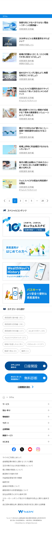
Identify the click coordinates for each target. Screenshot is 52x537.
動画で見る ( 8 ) (11, 351)
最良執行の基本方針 (10, 473)
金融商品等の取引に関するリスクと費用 (18, 461)
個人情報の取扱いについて (13, 469)
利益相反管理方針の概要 (12, 477)
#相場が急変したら (26, 44)
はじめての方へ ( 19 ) (37, 331)
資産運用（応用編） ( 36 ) (14, 324)
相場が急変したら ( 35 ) (13, 344)
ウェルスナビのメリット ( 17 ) (15, 337)
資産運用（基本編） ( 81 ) (14, 317)
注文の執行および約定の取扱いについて (18, 465)
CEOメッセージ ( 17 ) (36, 344)
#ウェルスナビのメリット (28, 100)
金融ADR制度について (11, 486)
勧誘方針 (6, 482)
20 (43, 200)
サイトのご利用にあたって (12, 457)
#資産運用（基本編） (26, 60)
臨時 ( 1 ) (25, 351)
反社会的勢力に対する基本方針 (15, 494)
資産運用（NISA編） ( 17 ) (14, 331)
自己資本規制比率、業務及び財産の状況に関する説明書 (24, 504)
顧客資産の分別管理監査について (15, 490)
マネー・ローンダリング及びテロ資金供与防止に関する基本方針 (26, 499)
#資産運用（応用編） (26, 29)
